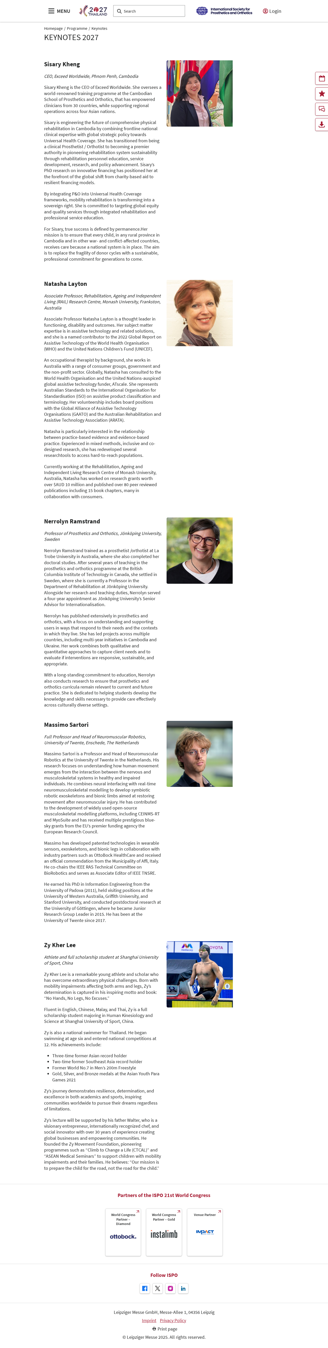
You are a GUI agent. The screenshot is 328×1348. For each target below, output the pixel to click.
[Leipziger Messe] (224, 11)
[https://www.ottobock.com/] (123, 1232)
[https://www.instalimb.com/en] (163, 1232)
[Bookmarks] (321, 93)
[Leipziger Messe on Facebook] (145, 1288)
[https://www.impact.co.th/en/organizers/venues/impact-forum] (204, 1232)
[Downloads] (321, 124)
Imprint (149, 1320)
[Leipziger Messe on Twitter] (157, 1288)
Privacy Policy (173, 1320)
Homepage (53, 28)
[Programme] (321, 78)
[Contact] (321, 109)
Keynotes (99, 28)
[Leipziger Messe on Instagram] (170, 1288)
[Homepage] (92, 11)
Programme (77, 28)
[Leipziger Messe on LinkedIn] (183, 1288)
